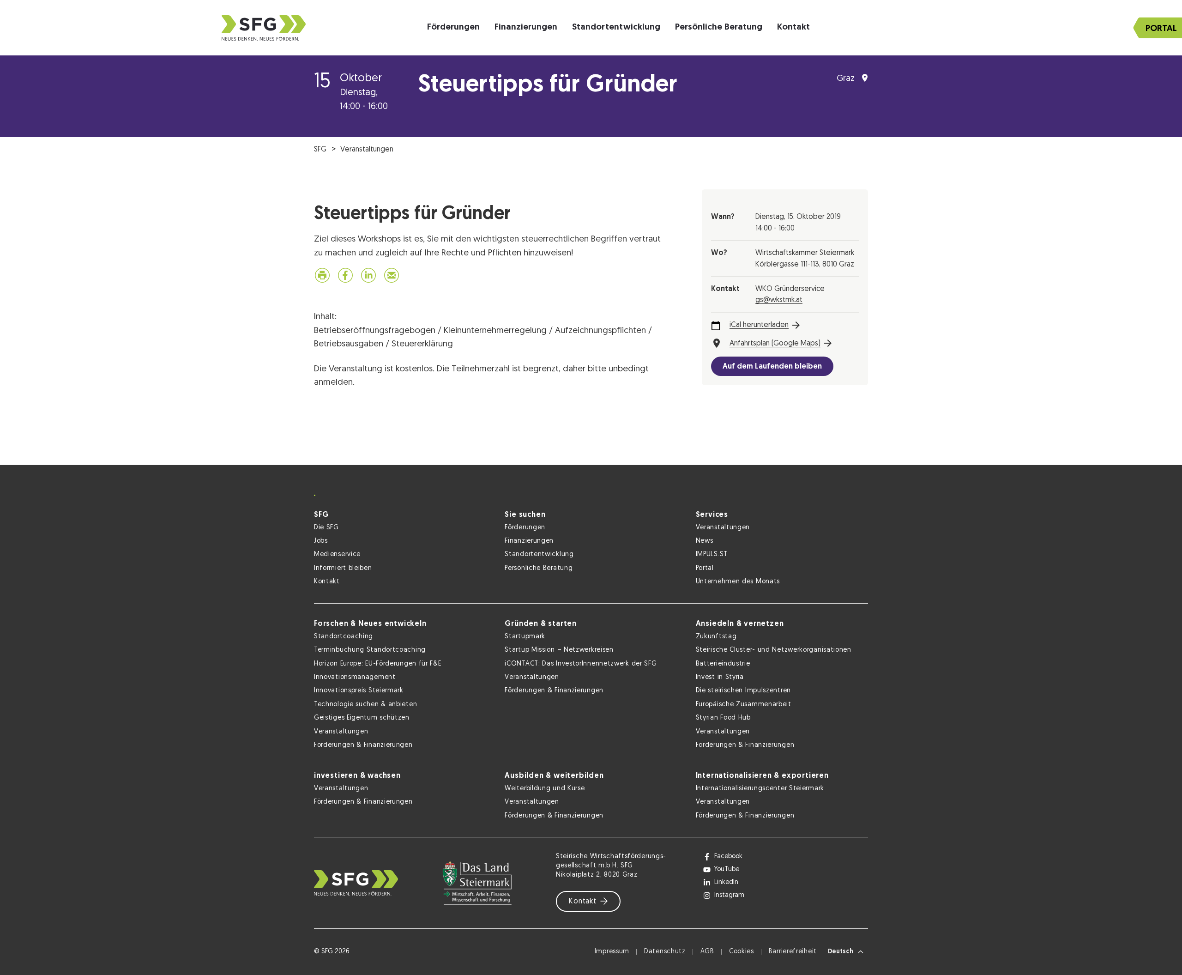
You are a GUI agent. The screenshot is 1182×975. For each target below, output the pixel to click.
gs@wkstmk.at (778, 300)
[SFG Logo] (264, 28)
